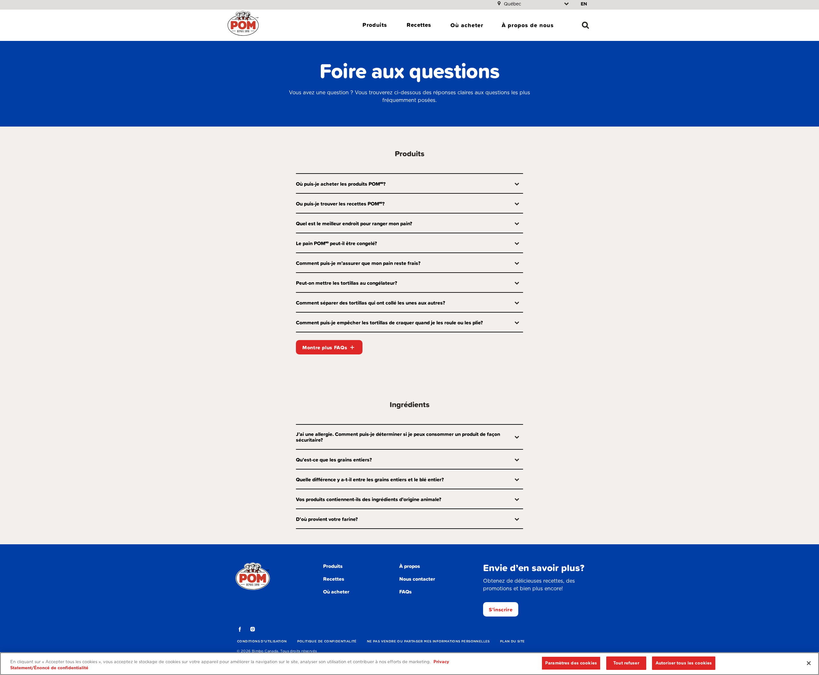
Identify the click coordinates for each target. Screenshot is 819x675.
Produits (374, 24)
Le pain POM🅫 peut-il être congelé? (336, 243)
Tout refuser (626, 663)
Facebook (240, 629)
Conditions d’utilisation (262, 641)
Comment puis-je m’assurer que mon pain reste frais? (358, 263)
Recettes (419, 24)
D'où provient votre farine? (327, 519)
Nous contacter (417, 579)
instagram (253, 629)
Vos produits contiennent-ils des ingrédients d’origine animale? (368, 499)
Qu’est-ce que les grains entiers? (334, 459)
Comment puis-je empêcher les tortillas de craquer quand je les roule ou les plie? (389, 322)
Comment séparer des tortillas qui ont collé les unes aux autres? (370, 302)
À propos (409, 566)
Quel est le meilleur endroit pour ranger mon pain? (354, 223)
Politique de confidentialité (327, 641)
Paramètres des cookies (571, 663)
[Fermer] (809, 663)
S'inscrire (501, 609)
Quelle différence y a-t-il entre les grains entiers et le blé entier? (370, 479)
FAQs (405, 591)
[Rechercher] (585, 25)
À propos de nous (528, 25)
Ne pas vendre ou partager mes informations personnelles (428, 641)
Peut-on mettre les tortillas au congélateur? (346, 283)
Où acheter (466, 25)
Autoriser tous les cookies (684, 663)
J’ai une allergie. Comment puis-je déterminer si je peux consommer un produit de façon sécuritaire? (398, 437)
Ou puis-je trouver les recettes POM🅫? (340, 203)
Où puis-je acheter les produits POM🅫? (341, 184)
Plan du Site (512, 641)
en (584, 3)
